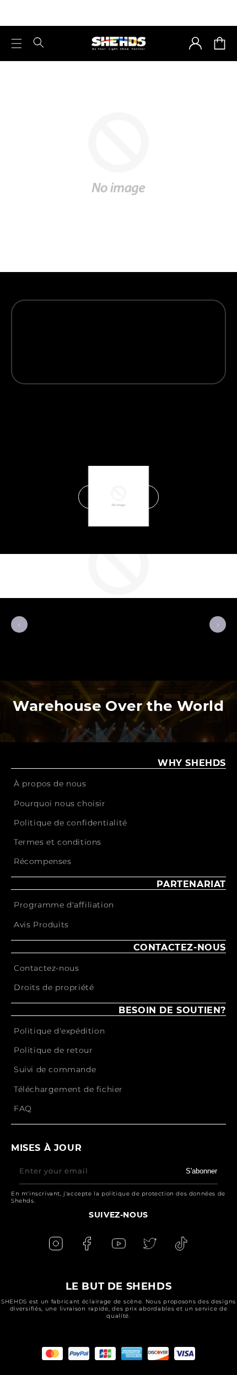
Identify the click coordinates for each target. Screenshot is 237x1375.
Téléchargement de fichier (68, 1089)
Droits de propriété (54, 987)
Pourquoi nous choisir (60, 803)
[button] (16, 43)
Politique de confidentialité (70, 823)
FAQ (23, 1108)
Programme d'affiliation (64, 905)
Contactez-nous (46, 968)
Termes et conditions (57, 842)
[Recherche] (39, 43)
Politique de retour (53, 1050)
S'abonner (201, 1171)
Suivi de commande (55, 1069)
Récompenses (43, 861)
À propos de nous (50, 784)
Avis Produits (41, 925)
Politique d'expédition (59, 1031)
